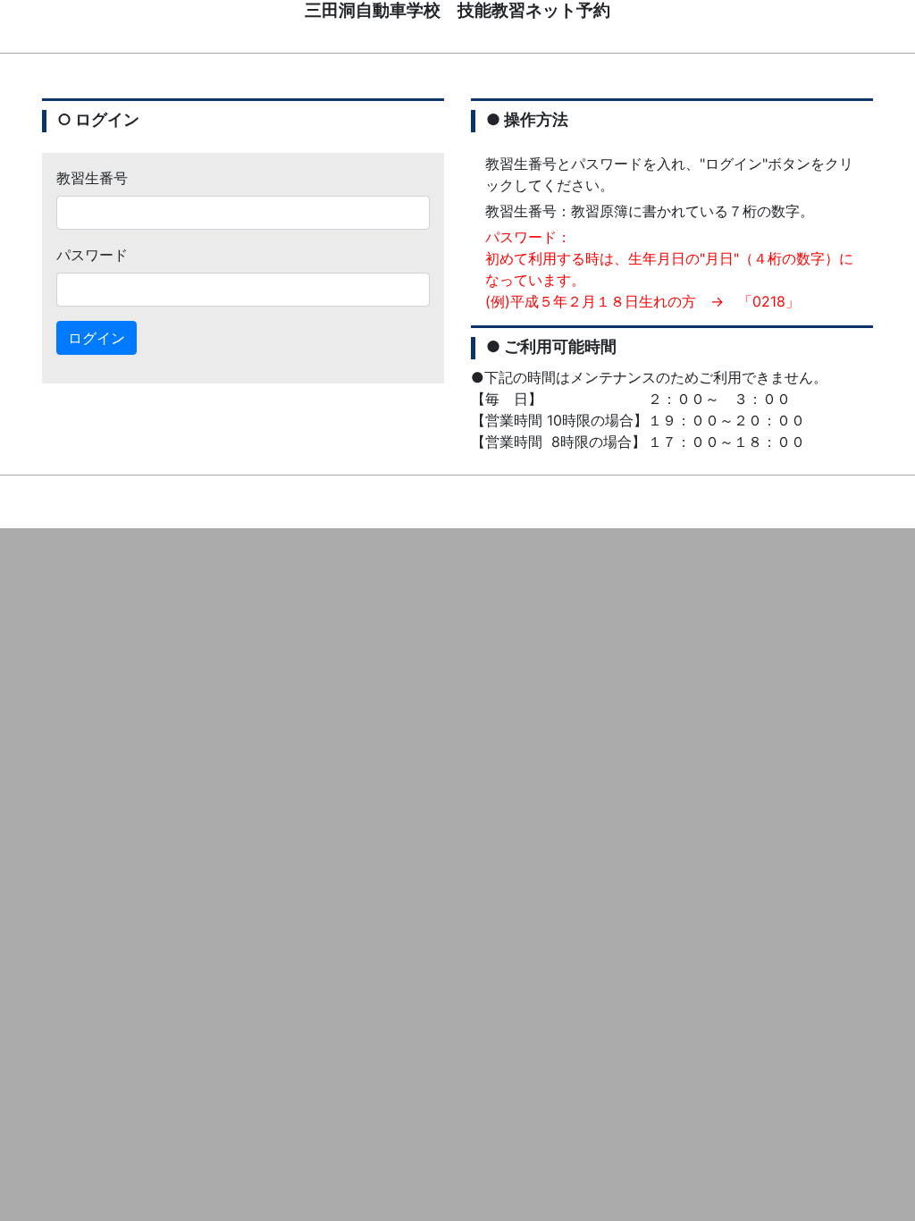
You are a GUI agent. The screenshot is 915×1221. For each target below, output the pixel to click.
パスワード (92, 255)
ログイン (96, 338)
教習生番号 (92, 178)
